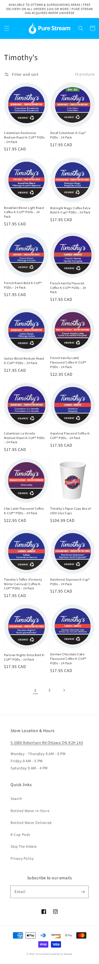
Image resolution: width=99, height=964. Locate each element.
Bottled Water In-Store (30, 810)
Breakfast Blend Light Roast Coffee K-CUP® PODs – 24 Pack (24, 212)
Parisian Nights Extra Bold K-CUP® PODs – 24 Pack (24, 657)
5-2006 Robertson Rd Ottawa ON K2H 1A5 (47, 742)
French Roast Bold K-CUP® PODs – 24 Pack (23, 285)
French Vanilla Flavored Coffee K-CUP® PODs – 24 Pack (68, 287)
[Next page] (64, 690)
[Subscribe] (82, 892)
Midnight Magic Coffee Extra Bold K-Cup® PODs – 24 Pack (70, 210)
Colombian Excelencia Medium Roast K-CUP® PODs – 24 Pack (24, 137)
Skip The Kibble (24, 846)
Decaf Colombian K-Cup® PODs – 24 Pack (68, 135)
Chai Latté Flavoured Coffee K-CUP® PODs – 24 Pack (24, 510)
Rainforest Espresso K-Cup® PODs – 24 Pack (70, 581)
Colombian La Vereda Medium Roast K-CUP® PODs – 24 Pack (24, 437)
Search (16, 798)
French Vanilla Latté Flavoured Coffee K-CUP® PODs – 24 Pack (68, 362)
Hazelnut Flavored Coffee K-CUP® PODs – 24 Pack (70, 435)
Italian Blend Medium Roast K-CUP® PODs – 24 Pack (24, 360)
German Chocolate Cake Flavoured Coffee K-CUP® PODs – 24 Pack (68, 658)
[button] (6, 28)
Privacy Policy (22, 858)
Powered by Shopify (61, 953)
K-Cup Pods (20, 834)
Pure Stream (42, 953)
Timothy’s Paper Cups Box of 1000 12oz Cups (70, 510)
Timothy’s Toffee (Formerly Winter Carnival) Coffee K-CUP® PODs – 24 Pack (23, 583)
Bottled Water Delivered (31, 822)
